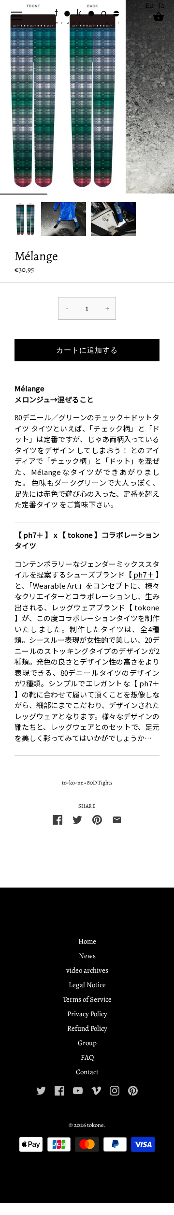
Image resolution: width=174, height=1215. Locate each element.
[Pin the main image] (97, 819)
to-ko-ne (72, 782)
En (149, 5)
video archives (87, 970)
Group (87, 1043)
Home (87, 941)
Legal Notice (87, 985)
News (87, 956)
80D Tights (100, 782)
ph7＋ (143, 574)
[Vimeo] (96, 1090)
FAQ (87, 1057)
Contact (87, 1072)
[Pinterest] (133, 1090)
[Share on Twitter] (77, 819)
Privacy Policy (87, 1014)
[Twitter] (41, 1090)
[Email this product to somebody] (117, 819)
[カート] (158, 16)
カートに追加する (87, 350)
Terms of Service (87, 999)
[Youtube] (78, 1090)
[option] (25, 219)
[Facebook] (59, 1090)
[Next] (159, 219)
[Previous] (14, 219)
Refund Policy (87, 1028)
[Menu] (17, 18)
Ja (161, 5)
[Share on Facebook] (57, 819)
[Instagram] (114, 1090)
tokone (95, 1125)
